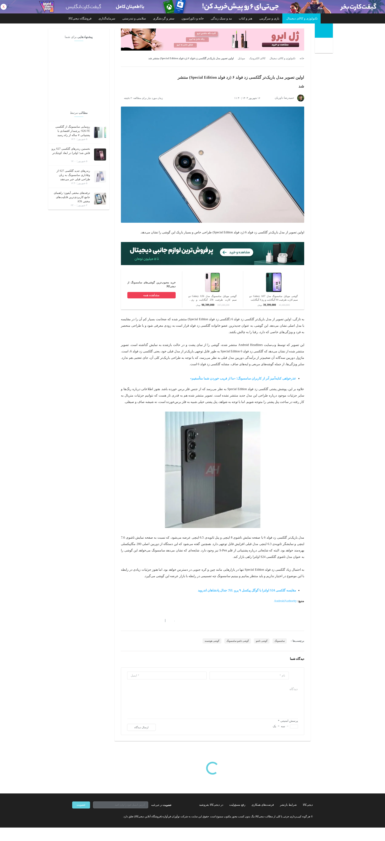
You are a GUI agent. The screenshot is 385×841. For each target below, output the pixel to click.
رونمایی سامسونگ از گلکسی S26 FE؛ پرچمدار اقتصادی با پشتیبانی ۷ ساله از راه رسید (72, 131)
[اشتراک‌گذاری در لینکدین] (151, 621)
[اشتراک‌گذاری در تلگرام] (122, 621)
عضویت (81, 804)
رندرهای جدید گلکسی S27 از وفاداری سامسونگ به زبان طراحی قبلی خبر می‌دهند (73, 175)
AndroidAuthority (285, 601)
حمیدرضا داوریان (284, 97)
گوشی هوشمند (212, 641)
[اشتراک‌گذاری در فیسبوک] (144, 621)
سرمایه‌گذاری (106, 18)
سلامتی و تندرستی (134, 18)
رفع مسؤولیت (237, 804)
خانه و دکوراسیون (192, 18)
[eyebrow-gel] (212, 39)
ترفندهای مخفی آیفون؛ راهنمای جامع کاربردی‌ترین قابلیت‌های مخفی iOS (72, 197)
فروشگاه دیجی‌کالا (79, 18)
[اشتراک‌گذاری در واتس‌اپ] (129, 621)
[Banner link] (192, 6)
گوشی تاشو (261, 641)
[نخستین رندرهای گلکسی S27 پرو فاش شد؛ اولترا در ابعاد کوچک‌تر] (100, 154)
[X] (88, 817)
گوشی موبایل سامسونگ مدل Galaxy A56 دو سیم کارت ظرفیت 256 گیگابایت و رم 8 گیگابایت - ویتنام (212, 298)
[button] (172, 621)
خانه (302, 58)
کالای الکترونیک (257, 58)
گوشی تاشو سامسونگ (237, 641)
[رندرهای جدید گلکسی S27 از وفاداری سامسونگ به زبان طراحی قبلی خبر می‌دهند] (100, 177)
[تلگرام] (73, 817)
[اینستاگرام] (81, 817)
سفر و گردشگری (163, 18)
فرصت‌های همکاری (262, 804)
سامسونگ (280, 641)
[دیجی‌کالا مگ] (324, 30)
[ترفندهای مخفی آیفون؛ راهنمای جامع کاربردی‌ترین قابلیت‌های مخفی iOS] (100, 199)
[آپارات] (95, 817)
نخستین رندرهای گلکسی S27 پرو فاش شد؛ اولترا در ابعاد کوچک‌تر (71, 151)
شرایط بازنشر (288, 804)
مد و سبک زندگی (221, 18)
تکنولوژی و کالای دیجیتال (302, 18)
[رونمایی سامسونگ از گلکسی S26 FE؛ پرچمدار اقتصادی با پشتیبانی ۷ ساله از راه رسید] (100, 132)
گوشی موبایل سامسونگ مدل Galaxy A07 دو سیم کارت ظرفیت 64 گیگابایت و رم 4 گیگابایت (273, 298)
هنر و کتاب (245, 18)
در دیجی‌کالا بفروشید (211, 804)
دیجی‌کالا (308, 804)
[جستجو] (324, 46)
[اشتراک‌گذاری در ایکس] (137, 621)
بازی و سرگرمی (269, 18)
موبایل (241, 58)
